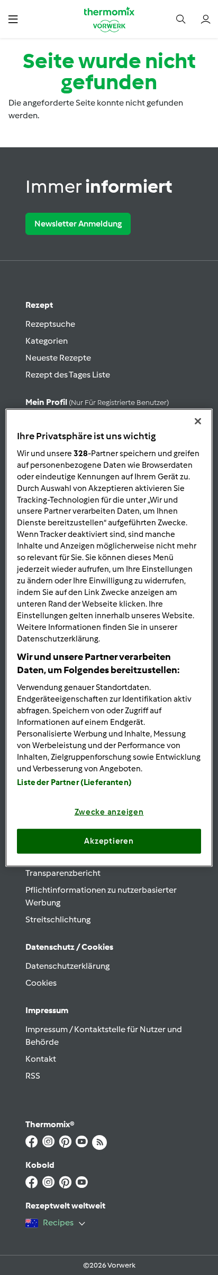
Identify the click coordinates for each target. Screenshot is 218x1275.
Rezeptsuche (50, 324)
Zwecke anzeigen (109, 812)
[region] (108, 637)
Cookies (41, 983)
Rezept (39, 305)
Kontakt (40, 1059)
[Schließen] (198, 420)
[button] (13, 18)
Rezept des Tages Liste (67, 375)
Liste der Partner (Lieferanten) (74, 782)
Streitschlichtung (57, 919)
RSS (32, 1076)
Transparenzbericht (63, 873)
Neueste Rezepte (58, 358)
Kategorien (46, 341)
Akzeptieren (108, 841)
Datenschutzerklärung (67, 966)
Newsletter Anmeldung (78, 224)
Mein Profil (97, 402)
